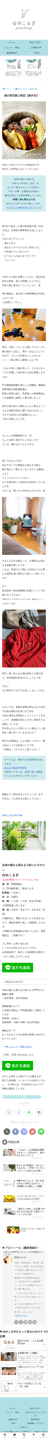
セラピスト (12, 207)
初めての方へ (35, 1408)
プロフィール (21, 1315)
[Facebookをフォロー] (15, 1131)
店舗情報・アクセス (35, 1423)
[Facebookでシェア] (19, 1112)
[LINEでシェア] (29, 1112)
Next (46, 68)
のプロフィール (34, 207)
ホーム (12, 1408)
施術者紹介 (35, 1419)
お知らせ (24, 1427)
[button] (39, 1112)
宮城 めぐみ (20, 1257)
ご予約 (12, 1423)
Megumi (22, 207)
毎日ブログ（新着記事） (14, 1097)
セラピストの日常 (33, 1097)
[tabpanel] (14, 67)
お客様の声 (12, 1419)
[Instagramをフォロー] (24, 1131)
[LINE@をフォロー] (41, 1131)
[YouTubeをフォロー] (32, 1131)
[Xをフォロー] (7, 1131)
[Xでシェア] (8, 1112)
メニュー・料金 (12, 1412)
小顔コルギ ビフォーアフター (35, 1414)
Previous (2, 68)
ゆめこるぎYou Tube (12, 815)
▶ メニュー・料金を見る (19, 1046)
